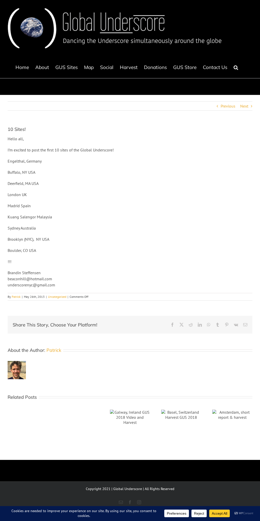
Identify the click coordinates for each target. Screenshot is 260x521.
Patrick (16, 297)
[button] (236, 67)
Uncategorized (57, 297)
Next (244, 106)
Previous (228, 106)
